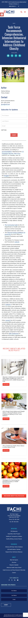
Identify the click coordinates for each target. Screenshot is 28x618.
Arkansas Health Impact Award (14, 567)
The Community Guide (11, 225)
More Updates (12, 6)
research (8, 320)
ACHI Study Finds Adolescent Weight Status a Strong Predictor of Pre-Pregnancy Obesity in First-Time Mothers (14, 413)
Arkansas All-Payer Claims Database (14, 547)
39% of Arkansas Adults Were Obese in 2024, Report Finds (13, 446)
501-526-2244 (15, 519)
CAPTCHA (3, 130)
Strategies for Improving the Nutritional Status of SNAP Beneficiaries (11, 481)
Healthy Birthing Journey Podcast (14, 539)
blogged (6, 175)
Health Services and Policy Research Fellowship (14, 570)
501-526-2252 (15, 521)
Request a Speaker (14, 565)
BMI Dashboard (13, 333)
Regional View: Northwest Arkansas (14, 552)
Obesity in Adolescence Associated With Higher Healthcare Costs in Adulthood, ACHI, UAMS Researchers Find (13, 379)
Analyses (8, 304)
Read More (6, 384)
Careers (14, 572)
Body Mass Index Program (14, 533)
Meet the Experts (14, 560)
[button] (2, 14)
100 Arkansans (14, 531)
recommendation (7, 151)
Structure (14, 562)
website (17, 242)
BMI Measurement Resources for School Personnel (14, 616)
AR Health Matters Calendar (14, 549)
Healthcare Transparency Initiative (14, 536)
